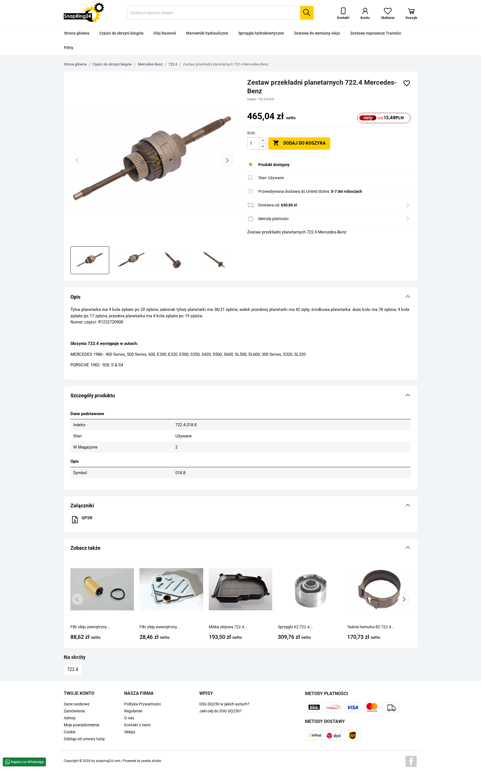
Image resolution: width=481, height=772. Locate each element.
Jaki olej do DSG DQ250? (220, 711)
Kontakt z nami (137, 725)
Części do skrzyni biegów (121, 33)
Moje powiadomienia (81, 725)
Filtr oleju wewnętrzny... (159, 627)
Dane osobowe (76, 704)
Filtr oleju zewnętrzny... (90, 627)
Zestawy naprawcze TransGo (375, 33)
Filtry (68, 47)
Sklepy (129, 732)
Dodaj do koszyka (299, 143)
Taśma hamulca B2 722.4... (370, 627)
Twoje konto (79, 693)
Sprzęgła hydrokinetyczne (261, 33)
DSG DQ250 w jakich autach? (224, 704)
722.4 (72, 669)
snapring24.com (108, 761)
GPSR (87, 517)
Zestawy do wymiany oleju (317, 33)
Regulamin (133, 711)
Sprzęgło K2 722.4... (295, 627)
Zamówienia (74, 711)
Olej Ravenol (164, 33)
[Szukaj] (306, 13)
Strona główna (76, 33)
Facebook (411, 761)
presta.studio (151, 761)
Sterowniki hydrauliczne (207, 33)
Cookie (69, 732)
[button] (240, 297)
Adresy (70, 718)
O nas (129, 718)
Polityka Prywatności (142, 704)
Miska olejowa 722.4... (228, 627)
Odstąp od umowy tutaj (84, 739)
